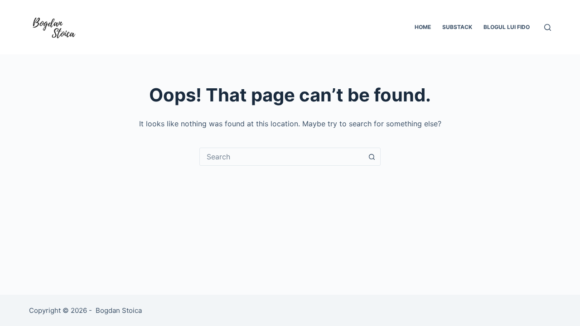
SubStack (457, 27)
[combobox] (281, 157)
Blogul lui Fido (506, 27)
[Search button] (371, 156)
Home (423, 27)
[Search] (547, 27)
